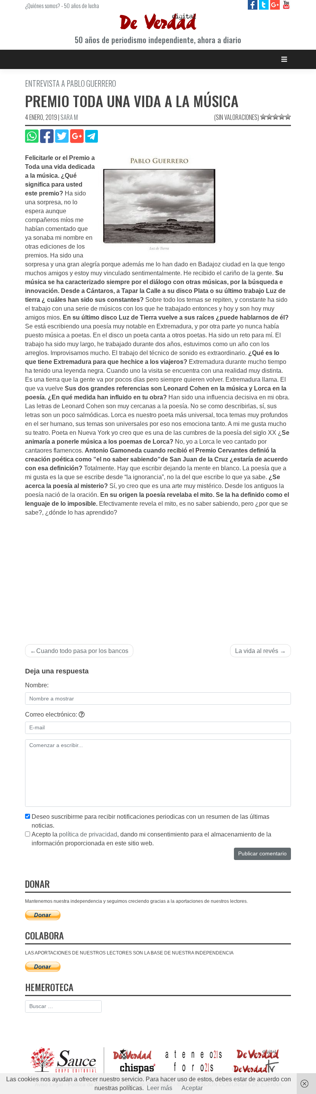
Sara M (69, 117)
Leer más (159, 1088)
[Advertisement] (158, 575)
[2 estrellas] (269, 117)
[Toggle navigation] (284, 59)
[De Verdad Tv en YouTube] (286, 4)
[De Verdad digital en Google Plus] (275, 4)
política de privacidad (88, 834)
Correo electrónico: (52, 714)
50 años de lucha (81, 5)
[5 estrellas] (288, 117)
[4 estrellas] (282, 117)
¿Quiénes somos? (42, 5)
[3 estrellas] (275, 117)
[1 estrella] (263, 117)
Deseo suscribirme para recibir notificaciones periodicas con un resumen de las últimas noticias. (150, 821)
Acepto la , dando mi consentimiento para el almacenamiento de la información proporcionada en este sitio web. (151, 839)
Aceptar (192, 1088)
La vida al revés (256, 651)
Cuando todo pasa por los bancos (82, 651)
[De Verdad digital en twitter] (264, 4)
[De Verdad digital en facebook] (253, 4)
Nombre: (37, 685)
